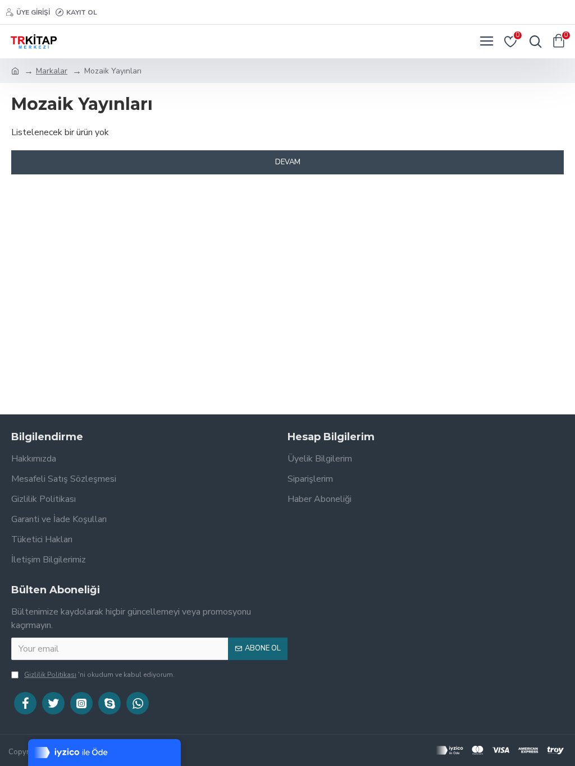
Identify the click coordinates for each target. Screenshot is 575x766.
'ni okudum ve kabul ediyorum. (99, 674)
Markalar (51, 71)
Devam (287, 162)
